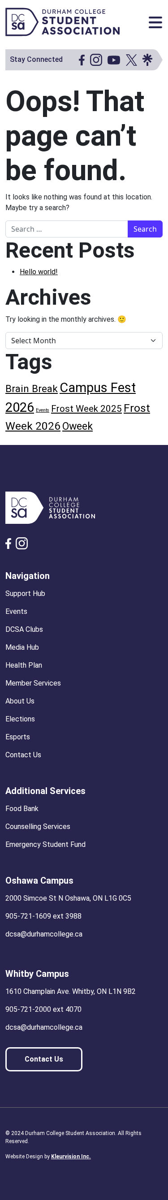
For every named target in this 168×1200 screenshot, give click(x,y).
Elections (20, 719)
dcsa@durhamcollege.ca (43, 934)
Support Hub (25, 593)
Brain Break (31, 388)
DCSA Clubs (24, 629)
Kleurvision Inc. (71, 1156)
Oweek (77, 426)
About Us (19, 701)
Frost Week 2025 (86, 408)
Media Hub (22, 647)
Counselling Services (37, 826)
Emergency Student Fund (45, 844)
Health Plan (23, 665)
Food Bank (22, 808)
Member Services (33, 683)
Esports (17, 737)
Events (42, 410)
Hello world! (39, 272)
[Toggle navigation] (155, 22)
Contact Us (23, 755)
